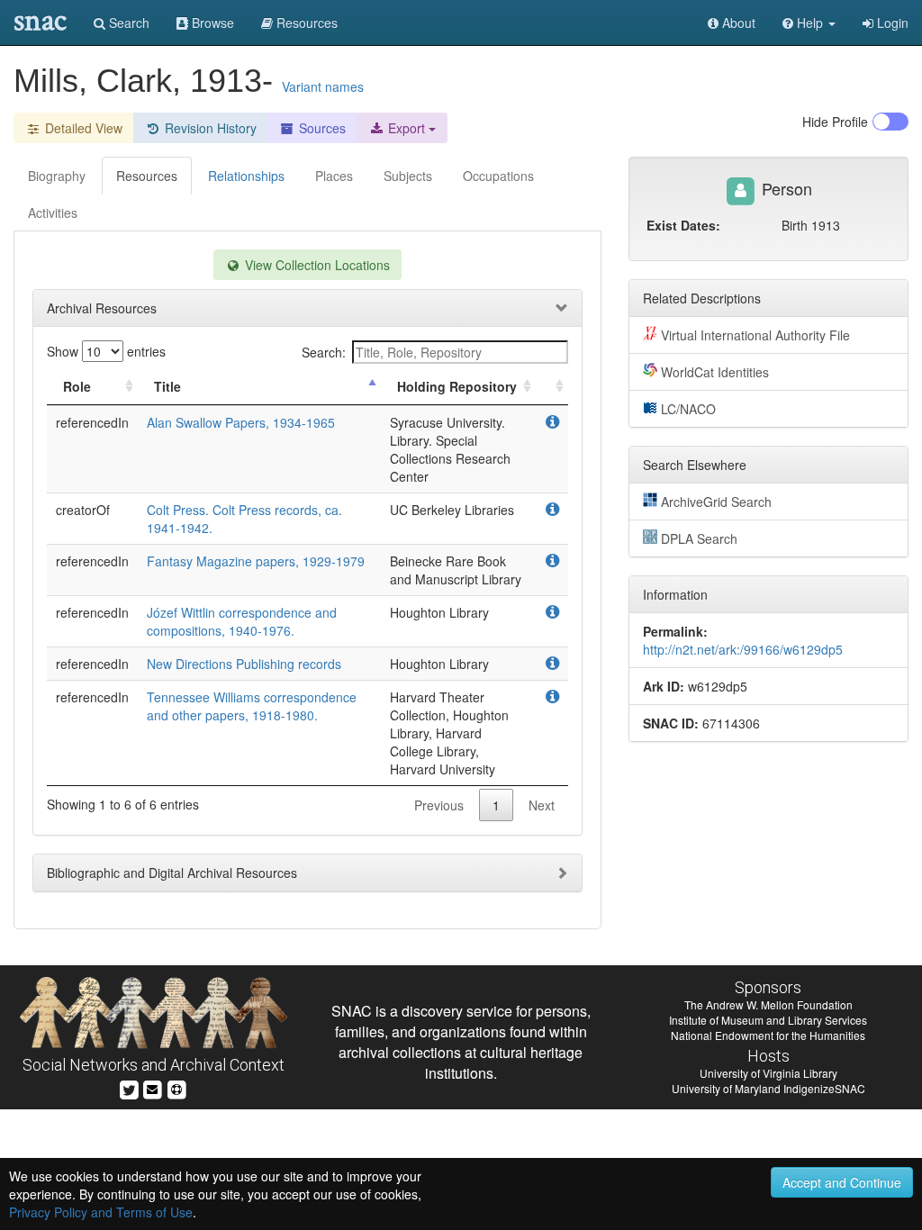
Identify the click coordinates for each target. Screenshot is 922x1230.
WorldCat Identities (715, 372)
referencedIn (92, 422)
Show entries (106, 351)
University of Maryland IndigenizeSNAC (768, 1088)
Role (77, 386)
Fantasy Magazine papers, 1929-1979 (256, 561)
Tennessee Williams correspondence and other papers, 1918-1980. (252, 706)
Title (167, 386)
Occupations (498, 176)
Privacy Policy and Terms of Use (101, 1212)
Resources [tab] (146, 176)
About (737, 23)
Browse (211, 23)
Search (127, 23)
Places (334, 176)
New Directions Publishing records (244, 664)
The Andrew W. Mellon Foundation (768, 1004)
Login (890, 23)
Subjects (408, 176)
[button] (809, 22)
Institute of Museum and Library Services (768, 1019)
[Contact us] (152, 1087)
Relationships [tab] (246, 176)
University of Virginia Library (768, 1073)
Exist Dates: (683, 225)
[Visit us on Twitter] (129, 1087)
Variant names (323, 86)
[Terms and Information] (176, 1087)
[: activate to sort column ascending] (552, 386)
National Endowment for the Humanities (768, 1035)
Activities (52, 212)
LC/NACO (688, 409)
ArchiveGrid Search (716, 502)
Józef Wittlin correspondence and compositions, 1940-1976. (242, 621)
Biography (57, 176)
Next (542, 805)
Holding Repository (457, 386)
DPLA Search (699, 538)
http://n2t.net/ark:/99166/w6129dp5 (743, 649)
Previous (439, 805)
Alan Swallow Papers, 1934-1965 (241, 422)
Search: (324, 352)
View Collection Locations (315, 265)
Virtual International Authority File (755, 335)
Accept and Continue (841, 1182)
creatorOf (83, 510)
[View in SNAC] (552, 422)
